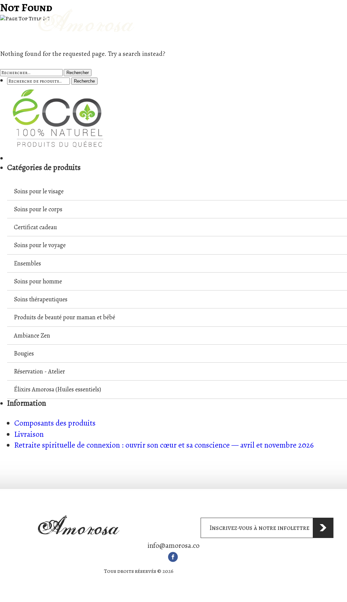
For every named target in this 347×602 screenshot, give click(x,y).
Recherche (84, 81)
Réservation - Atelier (39, 371)
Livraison (29, 434)
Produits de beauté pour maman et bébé (64, 317)
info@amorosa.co (173, 545)
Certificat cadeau (35, 227)
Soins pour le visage (39, 191)
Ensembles (27, 263)
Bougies (24, 353)
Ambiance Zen (32, 335)
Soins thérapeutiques (40, 299)
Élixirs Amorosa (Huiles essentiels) (57, 389)
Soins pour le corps (38, 209)
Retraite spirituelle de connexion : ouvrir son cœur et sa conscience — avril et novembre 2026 (164, 445)
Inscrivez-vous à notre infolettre (259, 527)
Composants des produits (55, 423)
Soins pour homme (38, 281)
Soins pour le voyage (40, 245)
